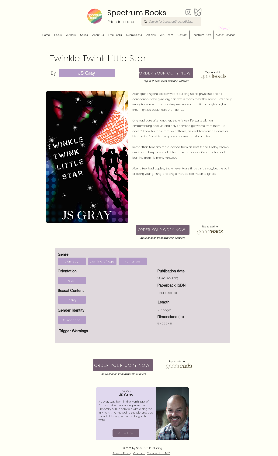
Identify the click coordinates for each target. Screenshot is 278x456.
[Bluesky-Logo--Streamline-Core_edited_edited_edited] (198, 12)
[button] (98, 35)
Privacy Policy (122, 453)
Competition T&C (158, 453)
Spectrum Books (136, 13)
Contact (139, 453)
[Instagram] (188, 12)
